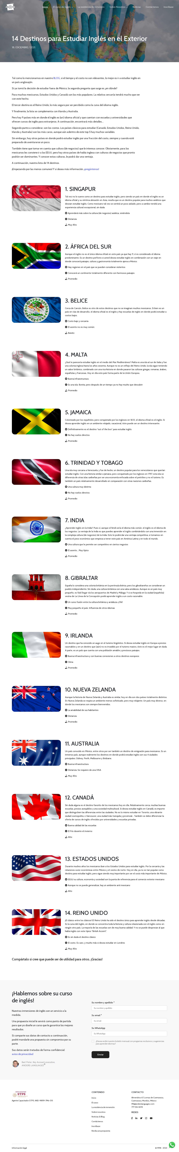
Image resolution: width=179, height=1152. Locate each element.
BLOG (56, 78)
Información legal (19, 1148)
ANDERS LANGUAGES (33, 1065)
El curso (95, 1102)
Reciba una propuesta (101, 1131)
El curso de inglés (61, 7)
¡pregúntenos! (91, 169)
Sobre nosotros (98, 1112)
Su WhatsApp (98, 1028)
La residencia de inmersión (91, 7)
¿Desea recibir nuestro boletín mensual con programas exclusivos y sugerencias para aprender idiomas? (130, 1042)
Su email (97, 1015)
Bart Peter (27, 1062)
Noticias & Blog (98, 1116)
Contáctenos (152, 7)
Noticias (137, 7)
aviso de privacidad (22, 1054)
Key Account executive (44, 1062)
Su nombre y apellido (103, 1002)
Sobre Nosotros (117, 7)
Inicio (45, 7)
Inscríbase (168, 7)
